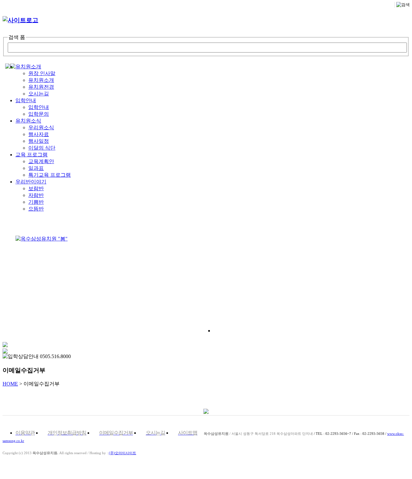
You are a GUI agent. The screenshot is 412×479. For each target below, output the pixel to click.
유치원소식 (28, 120)
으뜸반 (36, 208)
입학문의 (38, 114)
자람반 (36, 195)
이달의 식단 (41, 148)
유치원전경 (41, 87)
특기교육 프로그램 (49, 175)
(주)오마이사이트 (122, 453)
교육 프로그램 (31, 154)
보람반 (36, 188)
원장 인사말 (41, 73)
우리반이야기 (30, 181)
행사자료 (38, 134)
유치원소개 (28, 66)
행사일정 (38, 141)
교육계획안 (41, 161)
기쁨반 (36, 202)
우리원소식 (41, 127)
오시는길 (38, 93)
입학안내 (25, 100)
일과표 (36, 168)
